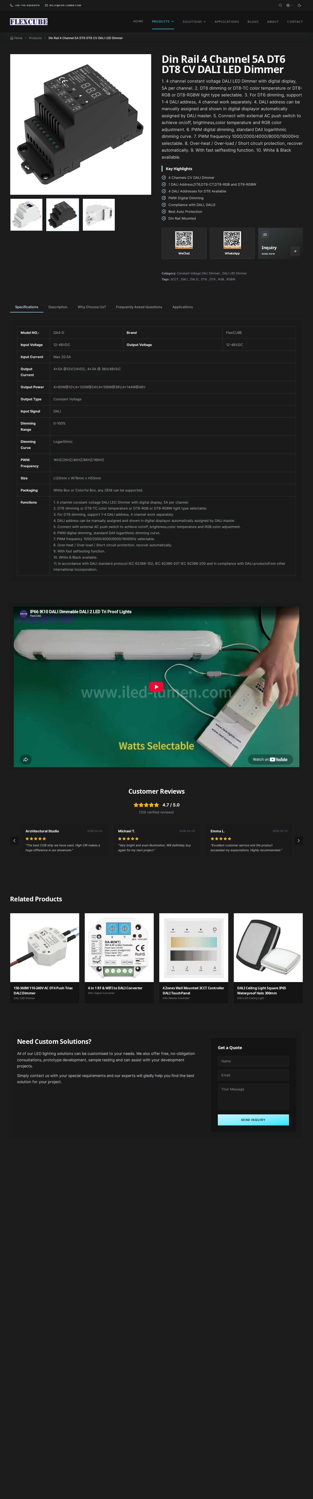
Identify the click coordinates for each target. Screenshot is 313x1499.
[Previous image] (18, 124)
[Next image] (143, 124)
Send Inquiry (253, 1120)
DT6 (204, 279)
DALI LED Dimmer (234, 273)
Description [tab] (58, 307)
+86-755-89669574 (27, 5)
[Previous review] (14, 840)
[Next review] (298, 840)
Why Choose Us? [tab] (92, 307)
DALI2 (194, 279)
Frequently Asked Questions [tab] (139, 307)
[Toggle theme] (299, 5)
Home (18, 38)
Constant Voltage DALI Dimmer (198, 273)
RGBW (231, 279)
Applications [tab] (182, 307)
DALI (184, 279)
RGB (221, 279)
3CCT (174, 279)
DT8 (212, 279)
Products (35, 38)
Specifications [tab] (26, 307)
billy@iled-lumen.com (65, 5)
